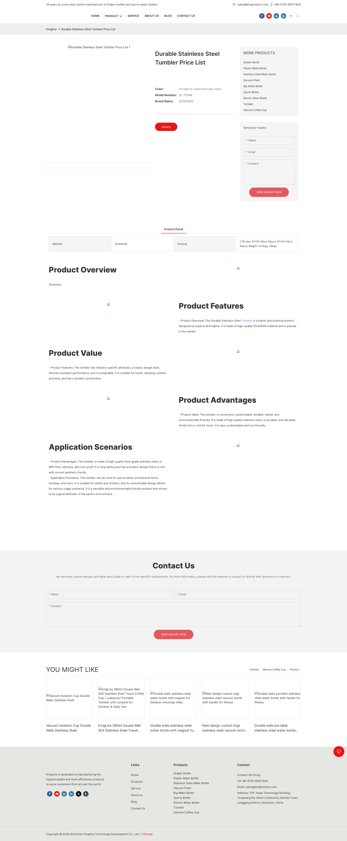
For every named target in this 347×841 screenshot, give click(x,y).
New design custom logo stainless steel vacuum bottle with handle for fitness (224, 728)
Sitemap (147, 834)
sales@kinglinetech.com (253, 4)
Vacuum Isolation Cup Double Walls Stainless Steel (68, 728)
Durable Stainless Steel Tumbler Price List (88, 29)
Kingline (51, 29)
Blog (134, 801)
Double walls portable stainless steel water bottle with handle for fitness (274, 728)
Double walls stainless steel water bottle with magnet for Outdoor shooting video (172, 728)
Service (136, 788)
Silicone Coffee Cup (274, 669)
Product (294, 669)
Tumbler (247, 320)
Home (135, 775)
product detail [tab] (173, 229)
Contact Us (138, 808)
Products (137, 781)
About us (136, 795)
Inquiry (166, 127)
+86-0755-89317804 (287, 4)
